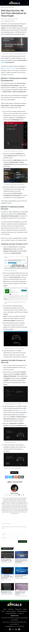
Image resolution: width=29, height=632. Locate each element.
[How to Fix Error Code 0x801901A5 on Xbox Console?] (21, 586)
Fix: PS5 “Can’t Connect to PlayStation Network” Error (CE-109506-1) (21, 561)
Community (10, 609)
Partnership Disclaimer (11, 613)
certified (6, 21)
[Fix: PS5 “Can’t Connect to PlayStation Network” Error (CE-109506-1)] (21, 554)
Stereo (3, 62)
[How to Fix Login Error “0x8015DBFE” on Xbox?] (7, 554)
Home (3, 7)
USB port (21, 410)
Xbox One (14, 472)
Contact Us (20, 613)
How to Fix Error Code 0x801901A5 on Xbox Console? (20, 593)
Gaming (7, 7)
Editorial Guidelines (22, 611)
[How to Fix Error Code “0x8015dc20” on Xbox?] (7, 586)
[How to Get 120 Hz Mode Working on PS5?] (21, 570)
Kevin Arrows (4, 18)
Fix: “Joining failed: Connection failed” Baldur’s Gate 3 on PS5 (7, 577)
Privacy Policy (18, 609)
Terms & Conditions (11, 611)
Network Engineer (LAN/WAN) (10, 494)
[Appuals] (14, 3)
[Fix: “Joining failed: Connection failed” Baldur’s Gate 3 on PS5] (7, 570)
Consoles (12, 7)
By (1, 18)
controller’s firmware (10, 68)
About (4, 609)
